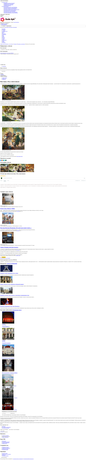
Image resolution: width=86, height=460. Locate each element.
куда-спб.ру (2, 431)
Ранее (8, 180)
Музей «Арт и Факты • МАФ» (7, 208)
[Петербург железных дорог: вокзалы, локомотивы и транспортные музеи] (6, 293)
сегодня (5, 27)
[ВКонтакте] (0, 160)
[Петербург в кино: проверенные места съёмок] (6, 271)
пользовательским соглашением (18, 458)
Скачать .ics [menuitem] (4, 79)
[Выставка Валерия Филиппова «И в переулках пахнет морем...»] (43, 218)
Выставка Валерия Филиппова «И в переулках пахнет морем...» (16, 227)
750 (17, 211)
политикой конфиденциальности (28, 458)
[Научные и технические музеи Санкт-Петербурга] (6, 304)
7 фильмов (15, 409)
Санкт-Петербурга (16, 22)
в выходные (10, 27)
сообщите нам (18, 255)
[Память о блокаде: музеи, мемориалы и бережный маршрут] (6, 282)
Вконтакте (3, 426)
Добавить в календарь (4, 76)
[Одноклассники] (2, 160)
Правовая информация (5, 442)
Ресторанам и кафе (5, 449)
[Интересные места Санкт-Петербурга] (8, 385)
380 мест (15, 385)
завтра (8, 27)
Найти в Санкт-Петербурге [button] (4, 0)
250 (17, 230)
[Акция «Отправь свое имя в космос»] (43, 237)
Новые (1, 180)
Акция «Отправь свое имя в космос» (9, 247)
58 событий (15, 397)
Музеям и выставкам (5, 448)
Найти (1, 16)
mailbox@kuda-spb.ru (5, 437)
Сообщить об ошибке (5, 435)
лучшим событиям (4, 24)
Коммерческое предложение (6, 454)
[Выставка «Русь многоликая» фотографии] (4, 171)
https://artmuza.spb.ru (20, 156)
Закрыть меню (7, 14)
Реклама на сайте (4, 453)
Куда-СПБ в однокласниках (6, 427)
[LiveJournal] (5, 160)
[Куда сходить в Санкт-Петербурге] (10, 21)
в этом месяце (14, 27)
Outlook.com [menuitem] (4, 78)
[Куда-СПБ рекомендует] (8, 397)
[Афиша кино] (8, 409)
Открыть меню (3, 14)
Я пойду (2, 73)
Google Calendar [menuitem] (4, 77)
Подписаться (13, 413)
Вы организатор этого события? (5, 258)
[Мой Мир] (3, 160)
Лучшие (5, 180)
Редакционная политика (6, 441)
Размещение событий (5, 447)
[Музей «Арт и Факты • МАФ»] (43, 199)
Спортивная (4, 66)
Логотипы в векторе (5, 455)
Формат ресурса (4, 443)
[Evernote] (4, 160)
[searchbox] (43, 16)
